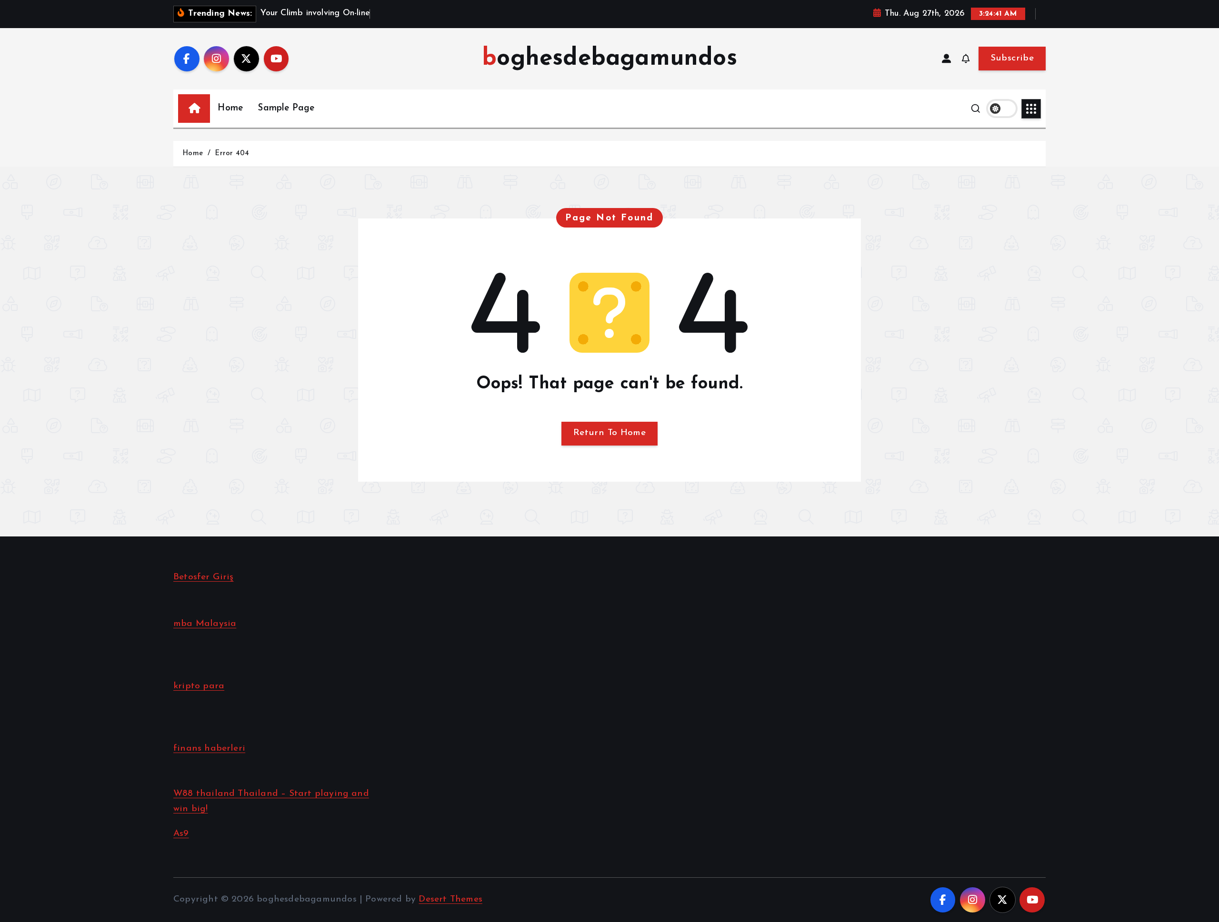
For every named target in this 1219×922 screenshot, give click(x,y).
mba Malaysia (204, 623)
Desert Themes (450, 899)
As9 (181, 833)
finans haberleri (209, 748)
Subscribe (1012, 58)
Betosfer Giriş (203, 577)
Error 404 (232, 153)
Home (230, 108)
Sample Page (286, 108)
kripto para (198, 686)
